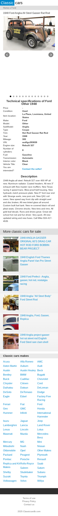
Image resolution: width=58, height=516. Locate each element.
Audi (39, 366)
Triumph (41, 476)
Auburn (24, 366)
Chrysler (7, 383)
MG (22, 442)
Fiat (22, 404)
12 (44, 96)
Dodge (41, 392)
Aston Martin (10, 366)
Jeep (40, 421)
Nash (23, 446)
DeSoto (7, 392)
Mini (39, 442)
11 (41, 96)
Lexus (6, 429)
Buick (6, 379)
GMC (23, 408)
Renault (41, 459)
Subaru (41, 472)
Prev (7, 54)
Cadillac (24, 379)
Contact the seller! (32, 169)
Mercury (7, 442)
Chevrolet (42, 379)
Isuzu (6, 421)
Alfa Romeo (26, 361)
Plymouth (42, 454)
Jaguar (24, 421)
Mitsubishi (8, 446)
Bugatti (41, 374)
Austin (6, 370)
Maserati (8, 434)
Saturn (41, 468)
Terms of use (29, 498)
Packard (7, 454)
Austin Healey (28, 370)
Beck (40, 370)
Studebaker (26, 472)
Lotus (40, 429)
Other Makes (44, 450)
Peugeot (25, 454)
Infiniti (23, 413)
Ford (39, 404)
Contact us (29, 504)
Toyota (24, 476)
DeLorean (42, 387)
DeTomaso (26, 392)
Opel (23, 450)
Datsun (24, 387)
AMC (40, 361)
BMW (23, 374)
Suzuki (7, 476)
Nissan (41, 446)
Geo (5, 408)
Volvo (23, 481)
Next (50, 54)
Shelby (7, 472)
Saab (40, 463)
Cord (40, 383)
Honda (41, 408)
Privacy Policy (29, 501)
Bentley (7, 374)
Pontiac (7, 459)
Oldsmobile (9, 450)
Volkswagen (10, 481)
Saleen (24, 468)
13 (47, 96)
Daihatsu (8, 387)
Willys (40, 481)
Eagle (6, 396)
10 (38, 96)
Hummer (8, 413)
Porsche (24, 459)
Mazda (24, 434)
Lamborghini (10, 425)
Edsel (23, 396)
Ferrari (6, 404)
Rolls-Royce (27, 463)
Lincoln (24, 429)
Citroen (24, 383)
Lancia (24, 425)
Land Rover (43, 425)
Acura (6, 361)
